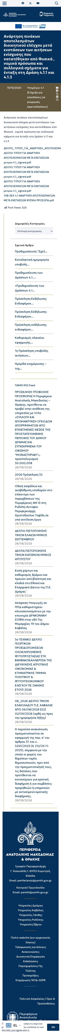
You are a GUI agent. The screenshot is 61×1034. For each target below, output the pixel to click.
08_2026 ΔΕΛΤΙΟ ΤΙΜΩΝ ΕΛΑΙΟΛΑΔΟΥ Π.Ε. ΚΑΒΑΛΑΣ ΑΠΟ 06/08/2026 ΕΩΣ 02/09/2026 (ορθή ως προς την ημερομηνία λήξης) (34, 709)
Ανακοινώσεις (30, 951)
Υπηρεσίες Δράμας (30, 905)
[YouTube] (38, 3)
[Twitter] (30, 3)
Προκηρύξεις (31, 975)
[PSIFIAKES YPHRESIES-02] (46, 14)
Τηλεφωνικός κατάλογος (30, 947)
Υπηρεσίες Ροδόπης (30, 919)
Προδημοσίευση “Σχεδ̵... (31, 251)
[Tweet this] (57, 93)
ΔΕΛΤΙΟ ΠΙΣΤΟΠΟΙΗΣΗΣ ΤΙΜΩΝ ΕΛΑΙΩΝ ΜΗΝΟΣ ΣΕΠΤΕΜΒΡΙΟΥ (31, 535)
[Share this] (57, 91)
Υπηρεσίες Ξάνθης (30, 915)
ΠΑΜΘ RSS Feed (25, 385)
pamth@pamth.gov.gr (34, 892)
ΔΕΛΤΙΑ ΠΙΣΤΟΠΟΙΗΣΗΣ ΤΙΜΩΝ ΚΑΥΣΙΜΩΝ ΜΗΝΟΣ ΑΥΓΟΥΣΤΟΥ (33, 555)
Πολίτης (31, 970)
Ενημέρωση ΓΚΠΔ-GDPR (31, 980)
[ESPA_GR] (30, 26)
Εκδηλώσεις (30, 961)
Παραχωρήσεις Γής (30, 966)
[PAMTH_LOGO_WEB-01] (14, 14)
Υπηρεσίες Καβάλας (30, 910)
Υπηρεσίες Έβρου (31, 924)
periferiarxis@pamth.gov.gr (34, 880)
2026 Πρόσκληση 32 (29, 474)
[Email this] (57, 88)
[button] (56, 3)
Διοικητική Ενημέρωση (30, 956)
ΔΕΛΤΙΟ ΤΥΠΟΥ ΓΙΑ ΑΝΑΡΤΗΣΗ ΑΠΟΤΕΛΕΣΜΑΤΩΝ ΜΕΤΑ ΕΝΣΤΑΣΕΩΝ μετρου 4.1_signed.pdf (26, 158)
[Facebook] (23, 3)
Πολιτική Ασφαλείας (32, 998)
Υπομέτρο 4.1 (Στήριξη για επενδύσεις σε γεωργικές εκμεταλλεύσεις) (37, 97)
